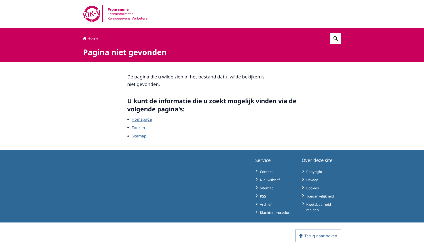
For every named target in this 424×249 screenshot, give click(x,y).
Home (92, 38)
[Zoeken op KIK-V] (335, 38)
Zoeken (138, 127)
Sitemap (139, 136)
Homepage (142, 119)
